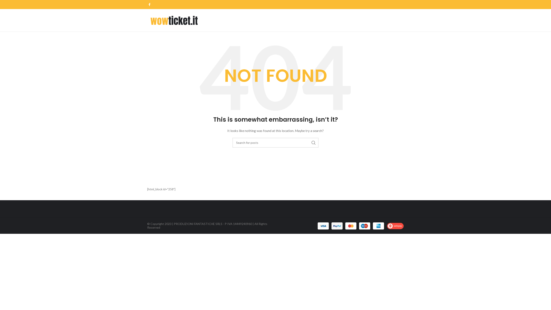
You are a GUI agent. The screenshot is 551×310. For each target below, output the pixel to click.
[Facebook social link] (149, 4)
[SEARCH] (314, 143)
